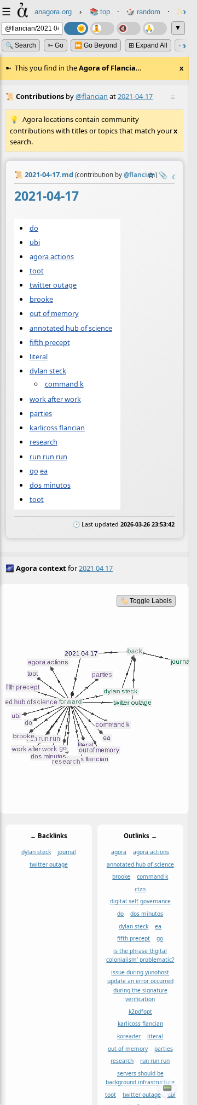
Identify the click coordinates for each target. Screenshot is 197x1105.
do (34, 227)
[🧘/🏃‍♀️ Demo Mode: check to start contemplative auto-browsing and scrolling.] (102, 28)
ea (44, 470)
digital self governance (140, 901)
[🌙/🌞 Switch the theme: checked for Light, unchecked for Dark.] (76, 28)
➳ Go (55, 45)
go (34, 470)
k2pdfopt (140, 1011)
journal (66, 852)
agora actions (52, 256)
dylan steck (48, 370)
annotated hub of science (71, 327)
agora (118, 852)
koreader (129, 1036)
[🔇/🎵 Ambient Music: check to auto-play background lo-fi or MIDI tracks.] (129, 28)
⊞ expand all (148, 45)
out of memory (54, 313)
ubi (35, 242)
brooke (41, 299)
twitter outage (53, 285)
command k (64, 383)
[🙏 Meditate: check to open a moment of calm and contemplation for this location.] (155, 28)
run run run (48, 456)
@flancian (92, 96)
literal (39, 356)
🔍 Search (20, 45)
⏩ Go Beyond (95, 45)
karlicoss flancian (57, 427)
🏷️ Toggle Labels (146, 601)
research (43, 442)
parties (41, 413)
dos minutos (50, 484)
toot (37, 271)
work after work (55, 399)
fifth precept (50, 342)
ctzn (140, 889)
